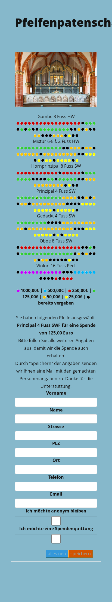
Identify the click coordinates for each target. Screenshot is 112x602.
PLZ (56, 443)
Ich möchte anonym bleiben (56, 511)
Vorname (56, 393)
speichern (80, 554)
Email (56, 494)
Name (56, 410)
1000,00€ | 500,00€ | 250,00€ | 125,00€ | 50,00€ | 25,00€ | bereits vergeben (56, 296)
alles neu (57, 554)
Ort (56, 460)
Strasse (56, 426)
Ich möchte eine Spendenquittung (56, 529)
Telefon (56, 477)
